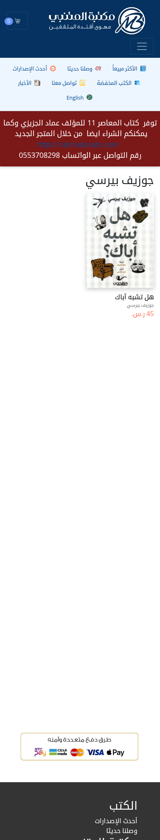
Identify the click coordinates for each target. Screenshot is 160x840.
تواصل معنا (65, 83)
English (75, 97)
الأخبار (25, 83)
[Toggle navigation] (141, 46)
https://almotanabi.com (78, 144)
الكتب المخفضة (115, 83)
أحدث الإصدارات (30, 68)
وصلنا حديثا (80, 68)
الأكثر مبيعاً (125, 68)
